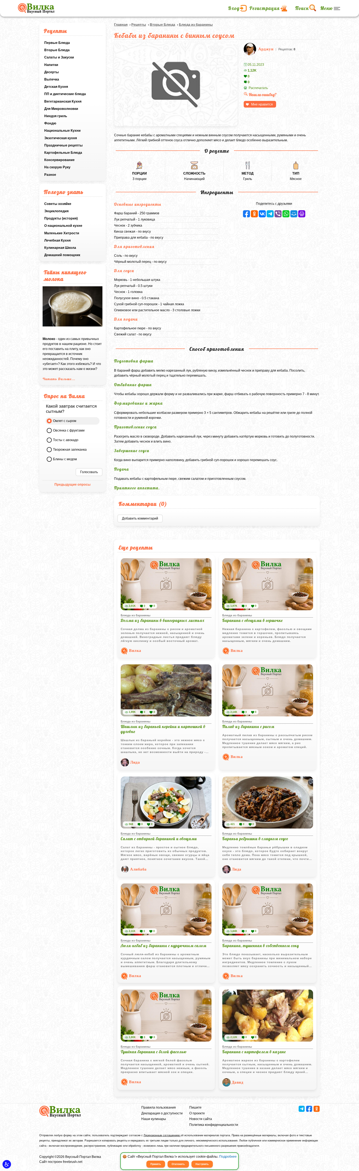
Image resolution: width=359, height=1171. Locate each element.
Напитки (51, 65)
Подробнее (228, 1156)
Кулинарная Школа (60, 247)
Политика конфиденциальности (213, 1124)
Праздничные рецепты (63, 145)
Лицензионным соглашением (162, 1135)
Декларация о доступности (162, 1113)
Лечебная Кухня (57, 240)
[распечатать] (301, 213)
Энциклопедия (56, 211)
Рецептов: (286, 49)
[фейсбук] (246, 213)
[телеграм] (270, 213)
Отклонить (178, 1164)
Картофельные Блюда (63, 152)
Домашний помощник (62, 255)
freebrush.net (72, 1162)
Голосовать (89, 472)
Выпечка (51, 79)
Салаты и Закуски (59, 57)
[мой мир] (294, 213)
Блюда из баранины (196, 24)
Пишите (195, 1107)
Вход (234, 8)
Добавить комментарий (140, 518)
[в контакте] (262, 213)
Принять (155, 1164)
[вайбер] (278, 213)
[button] (6, 1164)
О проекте (197, 1113)
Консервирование (59, 160)
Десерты (51, 72)
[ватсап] (286, 213)
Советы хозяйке (57, 204)
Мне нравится (262, 104)
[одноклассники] (254, 213)
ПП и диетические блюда (65, 94)
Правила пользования (158, 1107)
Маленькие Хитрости (61, 233)
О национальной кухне (63, 225)
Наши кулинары (153, 1119)
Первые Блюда (57, 43)
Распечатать (258, 88)
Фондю (50, 123)
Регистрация (265, 8)
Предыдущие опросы (72, 484)
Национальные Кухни (62, 130)
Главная (121, 24)
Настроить (202, 1164)
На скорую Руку (57, 167)
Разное (50, 174)
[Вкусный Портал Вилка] (36, 8)
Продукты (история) (61, 218)
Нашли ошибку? (263, 94)
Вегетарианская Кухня (62, 101)
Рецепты (138, 24)
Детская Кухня (56, 86)
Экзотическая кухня (60, 138)
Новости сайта (200, 1119)
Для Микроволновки (61, 108)
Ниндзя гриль (55, 116)
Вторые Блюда (57, 50)
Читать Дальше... (59, 379)
